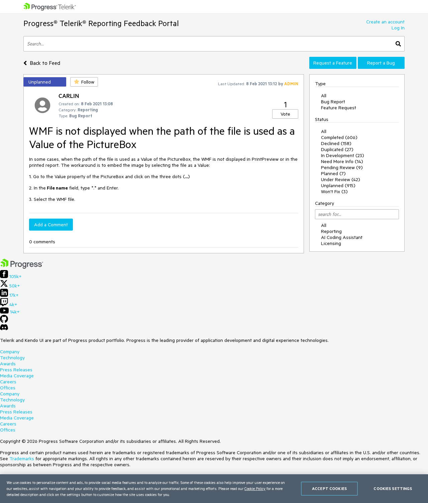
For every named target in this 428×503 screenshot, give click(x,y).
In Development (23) (342, 155)
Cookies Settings (392, 488)
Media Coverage (17, 376)
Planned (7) (333, 173)
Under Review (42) (340, 179)
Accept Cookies (329, 488)
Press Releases (16, 370)
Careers (8, 382)
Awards (8, 364)
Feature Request (338, 108)
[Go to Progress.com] (21, 267)
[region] (214, 488)
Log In (398, 28)
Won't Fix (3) (334, 191)
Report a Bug (381, 63)
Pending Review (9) (342, 167)
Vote (285, 114)
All (323, 96)
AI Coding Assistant (341, 237)
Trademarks (21, 459)
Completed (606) (339, 137)
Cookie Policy (254, 488)
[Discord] (4, 329)
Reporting (331, 231)
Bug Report (333, 102)
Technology (12, 358)
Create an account (385, 22)
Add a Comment (51, 225)
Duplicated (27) (337, 149)
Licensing (331, 243)
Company (9, 352)
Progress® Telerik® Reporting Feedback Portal (101, 23)
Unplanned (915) (338, 185)
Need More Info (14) (342, 161)
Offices (7, 388)
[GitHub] (4, 321)
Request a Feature (332, 63)
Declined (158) (336, 143)
